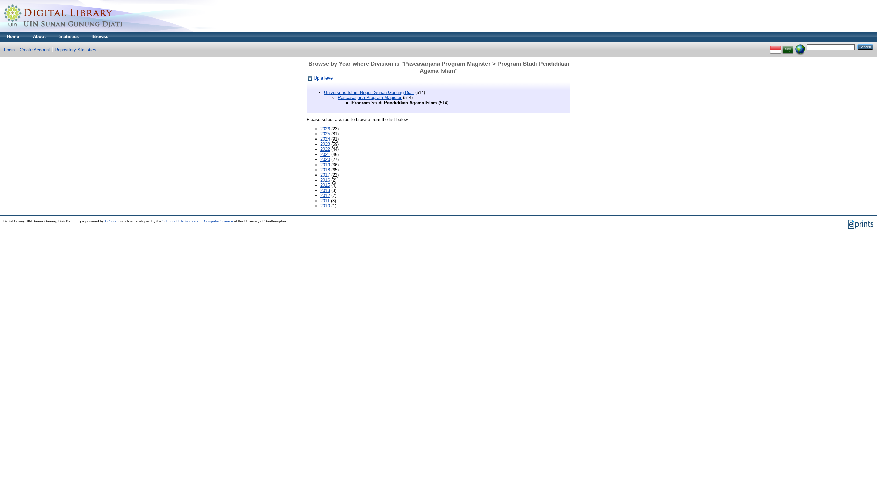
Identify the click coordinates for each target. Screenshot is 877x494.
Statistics (69, 36)
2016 (325, 180)
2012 (325, 195)
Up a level (324, 78)
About (39, 36)
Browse (100, 36)
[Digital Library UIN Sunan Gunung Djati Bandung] (63, 30)
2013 (325, 190)
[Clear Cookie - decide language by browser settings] (800, 46)
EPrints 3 (112, 221)
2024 (325, 139)
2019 (325, 164)
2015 (325, 185)
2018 (325, 169)
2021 (325, 154)
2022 (325, 149)
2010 (325, 205)
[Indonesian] (775, 46)
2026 (325, 128)
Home (13, 36)
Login (9, 49)
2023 (325, 144)
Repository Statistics (75, 49)
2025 (325, 133)
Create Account (35, 49)
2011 (325, 200)
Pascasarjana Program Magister (370, 97)
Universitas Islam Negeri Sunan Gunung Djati (369, 92)
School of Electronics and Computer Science (197, 221)
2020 (325, 159)
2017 (325, 175)
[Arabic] (787, 46)
